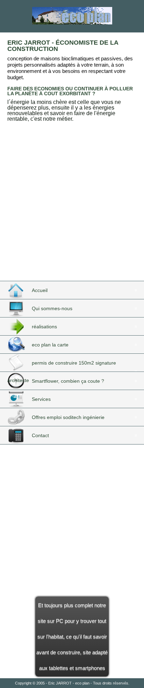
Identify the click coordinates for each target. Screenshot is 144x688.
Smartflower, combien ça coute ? (68, 381)
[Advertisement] (72, 208)
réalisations (44, 326)
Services (41, 399)
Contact (40, 435)
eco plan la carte (50, 344)
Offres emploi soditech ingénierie (68, 417)
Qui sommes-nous (52, 308)
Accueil (40, 290)
